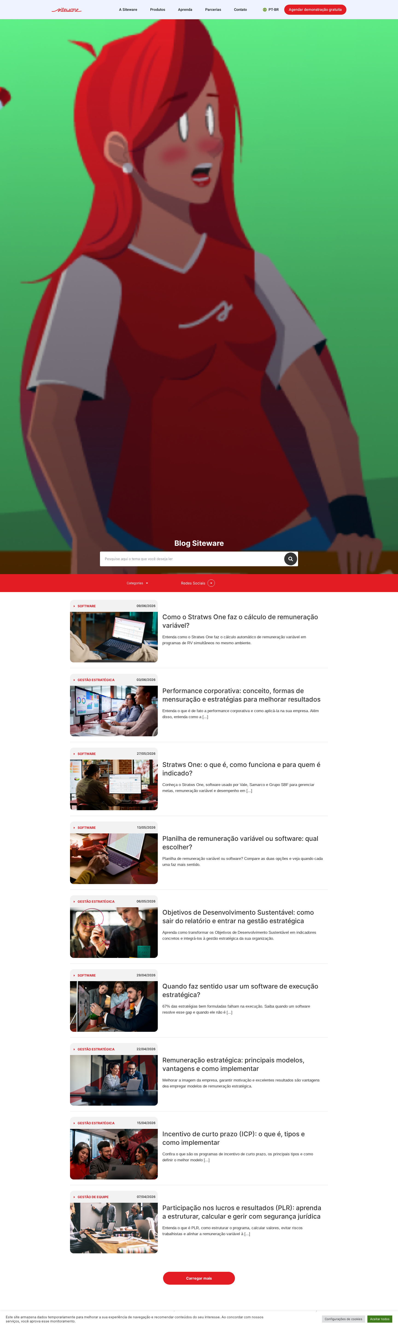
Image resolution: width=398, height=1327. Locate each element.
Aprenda (185, 9)
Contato (240, 9)
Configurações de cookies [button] (343, 1319)
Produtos (157, 9)
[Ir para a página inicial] (67, 10)
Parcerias (213, 9)
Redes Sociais (193, 583)
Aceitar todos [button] (379, 1319)
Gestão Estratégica (96, 680)
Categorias (135, 583)
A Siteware (128, 9)
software (87, 606)
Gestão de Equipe (93, 1197)
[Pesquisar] (290, 558)
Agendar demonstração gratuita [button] (315, 9)
